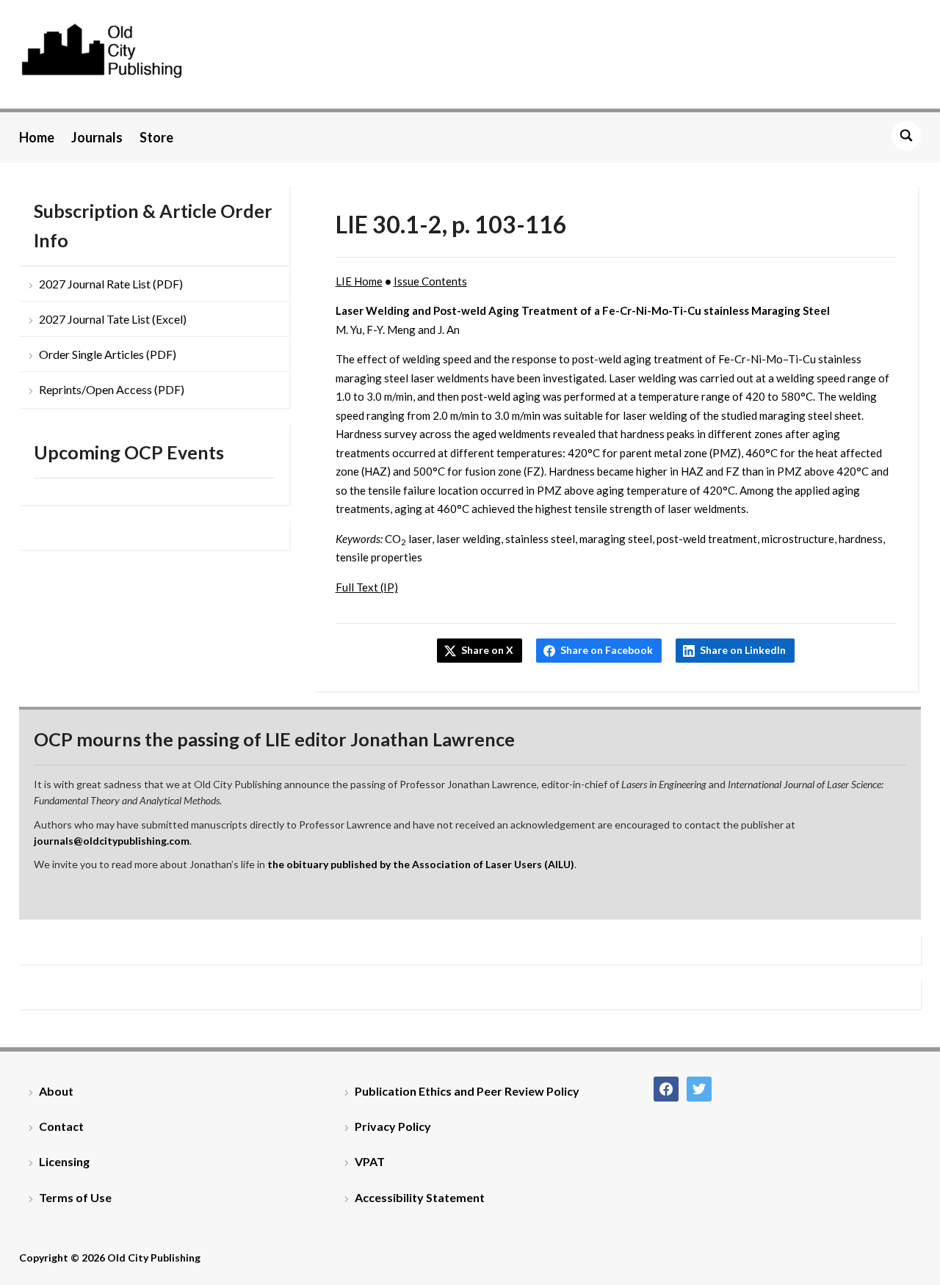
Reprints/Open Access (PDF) (111, 389)
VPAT (370, 1161)
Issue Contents (430, 281)
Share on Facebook (606, 650)
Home (36, 137)
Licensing (64, 1161)
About (56, 1091)
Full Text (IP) (367, 587)
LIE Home (359, 281)
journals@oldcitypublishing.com (111, 840)
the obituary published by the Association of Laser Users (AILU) (420, 864)
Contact (61, 1126)
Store (156, 137)
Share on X (487, 650)
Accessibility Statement (420, 1197)
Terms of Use (75, 1197)
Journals (97, 137)
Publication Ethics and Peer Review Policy (467, 1091)
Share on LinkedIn (743, 650)
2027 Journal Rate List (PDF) (111, 284)
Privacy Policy (393, 1126)
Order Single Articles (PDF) (107, 354)
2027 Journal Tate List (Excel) (113, 319)
